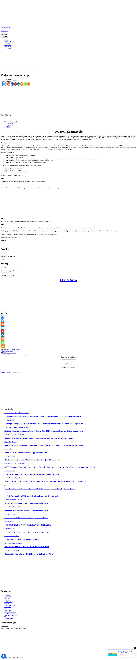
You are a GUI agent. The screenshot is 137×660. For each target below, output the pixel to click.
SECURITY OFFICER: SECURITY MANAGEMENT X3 (26, 532)
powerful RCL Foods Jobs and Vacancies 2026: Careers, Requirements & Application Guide (39, 489)
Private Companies (14, 349)
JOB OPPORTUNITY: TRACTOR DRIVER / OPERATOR (27, 525)
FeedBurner (72, 367)
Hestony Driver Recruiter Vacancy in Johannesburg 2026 (26, 510)
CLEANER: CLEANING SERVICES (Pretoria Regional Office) (28, 554)
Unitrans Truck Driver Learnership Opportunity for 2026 (26, 453)
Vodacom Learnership (10, 122)
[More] (29, 84)
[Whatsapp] (25, 84)
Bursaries (7, 43)
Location (10, 123)
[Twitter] (5, 84)
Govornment (23, 413)
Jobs (28, 413)
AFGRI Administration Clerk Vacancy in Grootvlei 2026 (26, 503)
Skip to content (5, 28)
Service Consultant (7, 351)
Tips (5, 617)
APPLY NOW (8, 127)
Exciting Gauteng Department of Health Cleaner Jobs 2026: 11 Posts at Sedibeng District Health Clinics (43, 431)
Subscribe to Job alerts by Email (10, 372)
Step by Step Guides (10, 442)
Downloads (7, 48)
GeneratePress (24, 628)
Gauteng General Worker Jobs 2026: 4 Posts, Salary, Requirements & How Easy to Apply (38, 438)
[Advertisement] (57, 14)
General (17, 413)
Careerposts (4, 31)
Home (6, 40)
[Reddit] (9, 84)
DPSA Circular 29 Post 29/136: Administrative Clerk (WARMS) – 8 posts (32, 460)
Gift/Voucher (8, 602)
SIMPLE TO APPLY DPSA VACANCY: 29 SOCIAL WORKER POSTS (32, 474)
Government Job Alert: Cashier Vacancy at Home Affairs (26, 518)
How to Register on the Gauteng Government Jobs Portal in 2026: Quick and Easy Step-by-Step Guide (43, 445)
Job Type (11, 125)
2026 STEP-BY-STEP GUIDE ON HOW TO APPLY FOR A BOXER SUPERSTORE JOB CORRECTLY (45, 482)
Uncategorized (8, 618)
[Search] (26, 355)
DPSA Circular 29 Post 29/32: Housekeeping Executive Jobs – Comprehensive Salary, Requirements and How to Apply (50, 467)
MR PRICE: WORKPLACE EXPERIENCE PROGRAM (26, 547)
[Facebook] (2, 84)
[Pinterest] (15, 84)
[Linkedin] (12, 84)
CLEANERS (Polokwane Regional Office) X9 (21, 539)
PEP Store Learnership (9, 353)
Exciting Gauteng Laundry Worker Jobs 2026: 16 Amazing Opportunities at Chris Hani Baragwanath (43, 424)
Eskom (6, 598)
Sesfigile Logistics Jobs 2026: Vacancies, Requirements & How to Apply (31, 496)
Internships (7, 45)
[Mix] (22, 84)
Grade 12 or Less (9, 41)
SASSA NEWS (9, 613)
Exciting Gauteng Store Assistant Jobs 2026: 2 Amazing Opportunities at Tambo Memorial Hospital (42, 416)
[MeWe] (18, 84)
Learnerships (8, 46)
